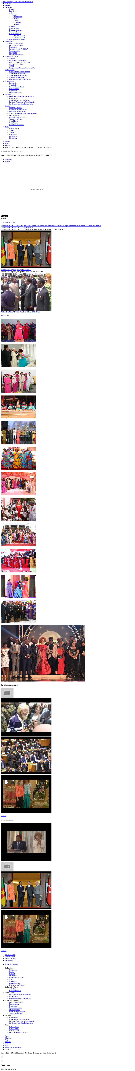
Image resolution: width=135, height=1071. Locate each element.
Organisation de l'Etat (16, 87)
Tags (6, 1040)
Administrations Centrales (17, 73)
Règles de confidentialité (13, 1047)
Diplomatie (13, 91)
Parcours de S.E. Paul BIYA (18, 49)
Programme (13, 53)
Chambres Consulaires (16, 125)
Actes (11, 13)
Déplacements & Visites (17, 985)
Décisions (17, 24)
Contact (7, 1049)
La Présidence (9, 70)
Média (7, 127)
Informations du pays (16, 1002)
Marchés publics (14, 115)
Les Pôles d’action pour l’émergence (21, 96)
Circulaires (17, 22)
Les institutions (14, 89)
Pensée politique (14, 51)
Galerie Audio (14, 1030)
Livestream (13, 138)
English (7, 5)
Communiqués (14, 28)
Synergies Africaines (16, 64)
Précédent (8, 159)
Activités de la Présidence (17, 77)
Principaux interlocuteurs (17, 111)
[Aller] (21, 151)
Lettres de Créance (15, 32)
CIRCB (11, 66)
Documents (13, 134)
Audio (11, 130)
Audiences (12, 26)
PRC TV (8, 1044)
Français (8, 3)
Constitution (13, 85)
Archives (8, 1042)
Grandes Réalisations (16, 977)
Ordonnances (18, 17)
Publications (13, 136)
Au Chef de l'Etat (19, 37)
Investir (7, 106)
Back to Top (5, 315)
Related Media (10, 222)
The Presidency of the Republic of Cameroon (18, 2)
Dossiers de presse (15, 30)
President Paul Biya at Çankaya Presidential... (16, 270)
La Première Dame (11, 56)
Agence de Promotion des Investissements (23, 113)
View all (3, 816)
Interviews (12, 11)
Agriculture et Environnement (19, 100)
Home (7, 1036)
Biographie (13, 47)
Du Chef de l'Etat (19, 36)
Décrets (16, 18)
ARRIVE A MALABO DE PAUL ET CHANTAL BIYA (20, 312)
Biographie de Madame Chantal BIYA (22, 68)
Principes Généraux (15, 108)
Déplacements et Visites (17, 39)
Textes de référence (15, 119)
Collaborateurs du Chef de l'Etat (20, 79)
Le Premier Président (16, 45)
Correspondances (15, 34)
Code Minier (13, 121)
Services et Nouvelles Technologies (21, 104)
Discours (12, 9)
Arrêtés (16, 20)
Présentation (13, 83)
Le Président (9, 41)
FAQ (6, 1045)
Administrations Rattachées (18, 75)
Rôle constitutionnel (16, 43)
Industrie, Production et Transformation (22, 102)
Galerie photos (14, 128)
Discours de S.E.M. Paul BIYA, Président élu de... (17, 228)
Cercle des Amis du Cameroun (19, 62)
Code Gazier (13, 123)
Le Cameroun (9, 81)
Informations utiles (15, 92)
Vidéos (11, 132)
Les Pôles (8, 94)
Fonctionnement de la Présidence (20, 994)
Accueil (7, 142)
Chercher (8, 1038)
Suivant (7, 161)
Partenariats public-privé (17, 117)
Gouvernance (13, 98)
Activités (12, 58)
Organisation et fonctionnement (19, 72)
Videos (7, 145)
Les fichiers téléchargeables (18, 1032)
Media (7, 143)
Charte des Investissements (18, 110)
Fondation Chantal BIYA (17, 60)
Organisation (13, 996)
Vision (11, 972)
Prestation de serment (16, 55)
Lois (15, 15)
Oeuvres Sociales (15, 991)
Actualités (8, 7)
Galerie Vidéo (14, 1029)
